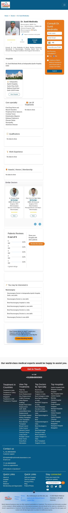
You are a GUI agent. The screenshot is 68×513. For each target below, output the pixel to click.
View (14, 215)
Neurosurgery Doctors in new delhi (18, 317)
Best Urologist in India (42, 396)
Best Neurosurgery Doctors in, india (18, 310)
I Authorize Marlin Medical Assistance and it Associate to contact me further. (55, 63)
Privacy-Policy (28, 481)
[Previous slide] (35, 224)
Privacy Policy (17, 498)
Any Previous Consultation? (51, 52)
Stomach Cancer (24, 430)
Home (6, 16)
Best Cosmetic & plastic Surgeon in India (40, 437)
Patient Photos (29, 486)
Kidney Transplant (25, 417)
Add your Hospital (30, 477)
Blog (25, 483)
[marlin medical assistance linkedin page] (60, 486)
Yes (50, 56)
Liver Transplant (24, 419)
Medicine (6, 483)
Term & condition (29, 479)
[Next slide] (40, 224)
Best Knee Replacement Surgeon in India (40, 392)
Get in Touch (34, 369)
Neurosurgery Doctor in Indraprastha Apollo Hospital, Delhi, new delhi (23, 294)
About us (6, 477)
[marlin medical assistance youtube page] (48, 490)
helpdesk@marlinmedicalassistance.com (18, 457)
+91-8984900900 (10, 452)
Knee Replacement (25, 394)
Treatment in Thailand (10, 401)
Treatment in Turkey (9, 392)
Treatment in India (8, 390)
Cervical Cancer (24, 432)
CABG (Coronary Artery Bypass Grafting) (24, 400)
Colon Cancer (23, 428)
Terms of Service (23, 498)
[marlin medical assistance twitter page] (56, 486)
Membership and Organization (12, 486)
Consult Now (34, 41)
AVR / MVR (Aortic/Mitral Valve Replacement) (25, 411)
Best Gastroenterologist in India (41, 422)
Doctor (13, 16)
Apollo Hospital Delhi (57, 387)
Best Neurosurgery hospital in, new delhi (20, 306)
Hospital (5, 479)
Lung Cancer (23, 434)
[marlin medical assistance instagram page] (52, 486)
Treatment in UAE (8, 399)
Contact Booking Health (24, 338)
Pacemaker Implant (25, 415)
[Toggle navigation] (64, 5)
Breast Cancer (23, 426)
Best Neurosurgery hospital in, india (18, 302)
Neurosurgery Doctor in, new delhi (18, 299)
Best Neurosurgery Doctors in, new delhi (19, 313)
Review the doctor (37, 244)
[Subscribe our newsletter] (63, 482)
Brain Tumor (23, 439)
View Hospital (14, 94)
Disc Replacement (25, 396)
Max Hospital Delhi (57, 394)
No (56, 56)
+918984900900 (34, 377)
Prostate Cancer (24, 436)
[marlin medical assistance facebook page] (48, 486)
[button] (22, 34)
